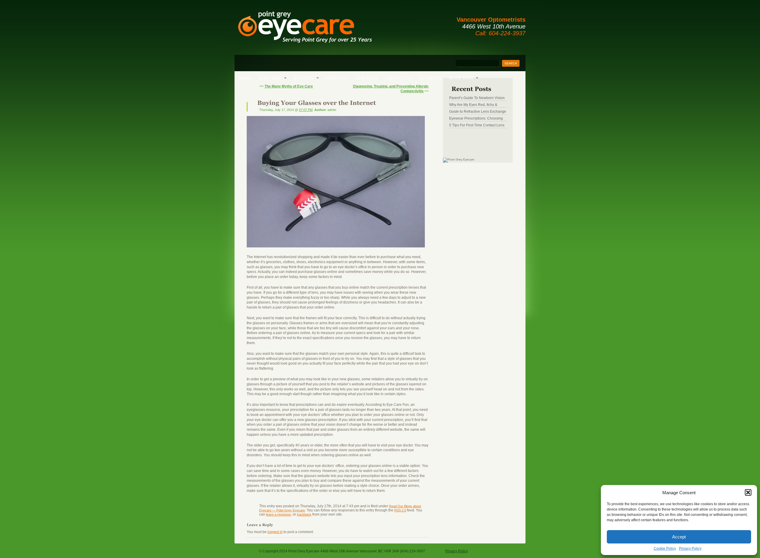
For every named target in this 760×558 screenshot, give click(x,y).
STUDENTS (430, 78)
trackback (304, 514)
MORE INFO (461, 78)
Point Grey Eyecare (305, 29)
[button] (748, 492)
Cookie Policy (665, 548)
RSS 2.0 (400, 510)
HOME (245, 78)
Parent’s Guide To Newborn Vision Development (477, 98)
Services (303, 78)
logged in (275, 532)
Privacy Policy (690, 548)
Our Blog (367, 78)
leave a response (278, 514)
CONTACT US (398, 78)
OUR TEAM (270, 78)
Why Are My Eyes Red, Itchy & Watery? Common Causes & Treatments (473, 105)
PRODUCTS (336, 78)
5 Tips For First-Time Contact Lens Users (476, 125)
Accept (679, 536)
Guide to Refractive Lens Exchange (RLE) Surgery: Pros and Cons (477, 111)
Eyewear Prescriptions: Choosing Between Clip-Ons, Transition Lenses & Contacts (476, 118)
